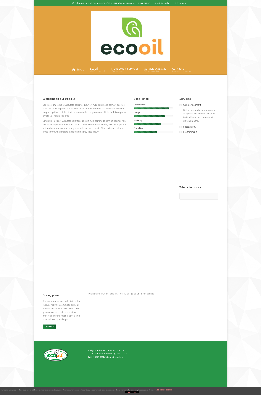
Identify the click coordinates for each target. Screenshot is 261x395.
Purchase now (202, 160)
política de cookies (164, 390)
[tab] (198, 105)
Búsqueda (181, 3)
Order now (49, 327)
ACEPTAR (132, 392)
